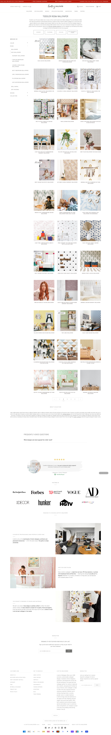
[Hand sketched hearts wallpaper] (67, 261)
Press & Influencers (38, 682)
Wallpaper (14, 49)
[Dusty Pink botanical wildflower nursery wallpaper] (67, 290)
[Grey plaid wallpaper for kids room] (90, 139)
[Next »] (80, 399)
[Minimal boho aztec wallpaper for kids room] (44, 79)
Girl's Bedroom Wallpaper (20, 74)
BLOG (49, 724)
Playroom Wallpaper (18, 78)
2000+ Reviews (37, 677)
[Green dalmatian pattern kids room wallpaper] (67, 48)
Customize (12, 682)
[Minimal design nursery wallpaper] (90, 290)
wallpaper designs (66, 414)
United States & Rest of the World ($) (54, 720)
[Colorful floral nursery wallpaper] (67, 79)
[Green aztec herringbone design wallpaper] (44, 200)
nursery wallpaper (77, 417)
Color (12, 43)
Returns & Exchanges (15, 687)
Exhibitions (36, 689)
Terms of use (13, 689)
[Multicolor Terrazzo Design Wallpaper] (44, 109)
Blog (34, 691)
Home (43, 724)
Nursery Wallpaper (18, 55)
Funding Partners (37, 687)
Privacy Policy (13, 691)
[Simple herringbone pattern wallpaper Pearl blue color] (67, 200)
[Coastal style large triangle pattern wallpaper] (67, 349)
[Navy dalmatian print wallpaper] (44, 261)
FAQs (11, 684)
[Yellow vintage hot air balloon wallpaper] (67, 139)
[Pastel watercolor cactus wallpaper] (67, 380)
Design (12, 93)
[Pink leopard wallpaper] (67, 109)
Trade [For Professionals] (61, 724)
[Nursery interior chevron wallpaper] (90, 380)
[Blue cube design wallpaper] (90, 320)
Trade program (37, 694)
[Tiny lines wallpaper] (67, 320)
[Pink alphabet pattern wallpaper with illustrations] (67, 230)
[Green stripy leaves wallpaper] (90, 261)
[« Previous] (54, 399)
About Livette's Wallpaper (79, 724)
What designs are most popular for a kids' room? (38, 440)
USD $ (54, 715)
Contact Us (13, 675)
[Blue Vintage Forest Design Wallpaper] (90, 230)
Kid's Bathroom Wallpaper (20, 82)
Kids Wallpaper (16, 52)
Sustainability (37, 684)
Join (69, 651)
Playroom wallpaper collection (54, 26)
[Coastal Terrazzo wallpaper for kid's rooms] (90, 79)
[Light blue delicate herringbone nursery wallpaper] (44, 139)
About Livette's (37, 675)
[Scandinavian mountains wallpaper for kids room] (44, 349)
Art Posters (15, 89)
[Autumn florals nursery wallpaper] (67, 170)
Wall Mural (14, 86)
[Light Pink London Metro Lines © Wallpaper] (44, 230)
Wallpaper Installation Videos (17, 677)
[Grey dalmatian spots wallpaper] (44, 170)
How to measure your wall (16, 679)
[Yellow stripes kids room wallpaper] (44, 320)
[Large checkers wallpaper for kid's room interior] (90, 109)
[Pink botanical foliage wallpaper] (44, 290)
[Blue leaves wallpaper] (44, 48)
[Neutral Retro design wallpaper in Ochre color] (90, 349)
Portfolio (35, 679)
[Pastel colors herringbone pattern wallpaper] (44, 380)
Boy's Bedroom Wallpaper (20, 70)
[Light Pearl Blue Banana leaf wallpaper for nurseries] (90, 200)
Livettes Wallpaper (30, 724)
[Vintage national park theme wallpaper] (90, 48)
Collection (13, 96)
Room (11, 46)
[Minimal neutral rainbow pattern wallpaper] (90, 170)
